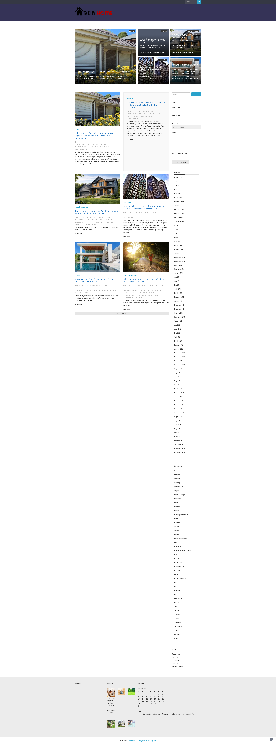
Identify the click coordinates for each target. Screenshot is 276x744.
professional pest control (131, 295)
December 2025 (179, 209)
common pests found (141, 285)
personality (175, 52)
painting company (177, 50)
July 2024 (177, 277)
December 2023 (179, 305)
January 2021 (178, 445)
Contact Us (176, 654)
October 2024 (178, 265)
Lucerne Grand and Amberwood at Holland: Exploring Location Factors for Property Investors (152, 40)
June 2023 (177, 329)
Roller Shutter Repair (83, 78)
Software (177, 614)
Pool (175, 594)
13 (151, 699)
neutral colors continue (180, 47)
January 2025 (178, 253)
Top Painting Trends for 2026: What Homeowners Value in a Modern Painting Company (184, 35)
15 (159, 699)
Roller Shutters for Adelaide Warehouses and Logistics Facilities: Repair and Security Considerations (103, 72)
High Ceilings (155, 74)
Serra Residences (153, 78)
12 (147, 699)
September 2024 (179, 269)
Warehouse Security (83, 81)
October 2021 (178, 409)
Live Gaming (178, 562)
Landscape (178, 547)
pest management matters (148, 293)
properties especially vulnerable (133, 297)
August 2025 (178, 225)
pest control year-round (131, 293)
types (173, 81)
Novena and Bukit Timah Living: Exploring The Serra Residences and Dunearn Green (152, 69)
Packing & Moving (180, 578)
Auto (175, 471)
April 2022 (177, 385)
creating (174, 43)
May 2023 (177, 333)
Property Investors (159, 50)
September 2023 (179, 317)
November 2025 (179, 213)
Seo (175, 606)
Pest (175, 582)
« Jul (139, 711)
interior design (177, 45)
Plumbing (177, 590)
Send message (180, 162)
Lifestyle (177, 558)
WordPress (132, 741)
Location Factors (145, 47)
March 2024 (178, 293)
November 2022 (179, 357)
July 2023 (177, 325)
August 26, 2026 (82, 76)
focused (181, 43)
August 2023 (178, 321)
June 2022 (177, 377)
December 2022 (179, 353)
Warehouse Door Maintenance (116, 78)
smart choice (194, 78)
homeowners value (190, 43)
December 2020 (179, 449)
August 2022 (178, 369)
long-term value (191, 45)
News (176, 574)
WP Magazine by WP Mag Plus (146, 741)
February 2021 (179, 441)
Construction (178, 487)
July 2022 (177, 373)
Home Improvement (81, 207)
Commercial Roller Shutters (97, 76)
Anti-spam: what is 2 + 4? (181, 153)
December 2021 (179, 401)
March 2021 (178, 437)
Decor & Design (179, 495)
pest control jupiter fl (158, 290)
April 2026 (177, 193)
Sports (176, 618)
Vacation (177, 634)
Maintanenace (179, 566)
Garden (176, 527)
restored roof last (178, 78)
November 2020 (179, 453)
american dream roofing (190, 69)
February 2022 (179, 393)
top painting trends (186, 52)
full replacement (183, 74)
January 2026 (178, 205)
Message (175, 132)
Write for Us (176, 663)
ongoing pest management (131, 290)
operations (175, 76)
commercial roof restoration (187, 71)
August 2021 (178, 417)
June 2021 (177, 425)
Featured (177, 507)
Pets (175, 586)
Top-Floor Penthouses (147, 81)
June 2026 (177, 185)
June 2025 (177, 233)
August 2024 (178, 273)
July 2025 (177, 229)
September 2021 (179, 413)
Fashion (176, 503)
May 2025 (177, 237)
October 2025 (178, 217)
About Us (175, 657)
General (176, 531)
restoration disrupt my (187, 76)
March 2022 (178, 389)
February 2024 (179, 297)
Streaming (177, 622)
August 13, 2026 (178, 40)
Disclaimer (175, 660)
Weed (176, 638)
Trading (176, 630)
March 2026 (178, 197)
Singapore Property (159, 52)
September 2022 (179, 365)
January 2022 (178, 397)
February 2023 (179, 345)
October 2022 (178, 361)
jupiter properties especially (132, 288)
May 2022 (177, 381)
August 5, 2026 (177, 69)
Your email (176, 115)
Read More (78, 168)
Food (176, 519)
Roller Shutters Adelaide (99, 78)
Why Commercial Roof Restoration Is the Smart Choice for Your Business (185, 65)
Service (176, 610)
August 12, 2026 (145, 74)
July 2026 (177, 181)
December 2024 (179, 257)
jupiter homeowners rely (156, 285)
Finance (177, 511)
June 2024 (177, 281)
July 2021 (177, 421)
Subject (175, 124)
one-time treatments (149, 288)
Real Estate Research (146, 52)
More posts (121, 313)
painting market (189, 50)
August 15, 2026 (145, 45)
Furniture (177, 523)
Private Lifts (143, 78)
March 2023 (178, 341)
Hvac (176, 543)
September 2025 (179, 221)
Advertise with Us (178, 666)
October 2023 (178, 313)
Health (176, 535)
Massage (177, 570)
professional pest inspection (150, 295)
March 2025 (178, 245)
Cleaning (177, 483)
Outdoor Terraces (157, 76)
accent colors (188, 40)
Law (175, 554)
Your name (176, 107)
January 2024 (178, 301)
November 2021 (179, 405)
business (174, 71)
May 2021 (177, 429)
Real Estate (164, 60)
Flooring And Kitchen (181, 515)
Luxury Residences (145, 76)
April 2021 (177, 433)
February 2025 (179, 249)
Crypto (176, 491)
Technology (178, 626)
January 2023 (178, 349)
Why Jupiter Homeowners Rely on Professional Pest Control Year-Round (144, 280)
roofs (187, 78)
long (192, 74)
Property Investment (146, 50)
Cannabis (177, 479)
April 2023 (177, 337)
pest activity (145, 290)
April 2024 (177, 289)
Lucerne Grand (156, 47)
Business (131, 31)
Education (177, 499)
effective (175, 74)
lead (183, 45)
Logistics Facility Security (115, 76)
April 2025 (177, 241)
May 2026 (177, 189)
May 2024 (177, 285)
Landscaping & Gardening (182, 551)
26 (147, 704)
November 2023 (179, 309)
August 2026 (178, 177)
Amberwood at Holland (158, 45)
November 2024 (179, 261)
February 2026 (179, 201)
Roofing (177, 602)
